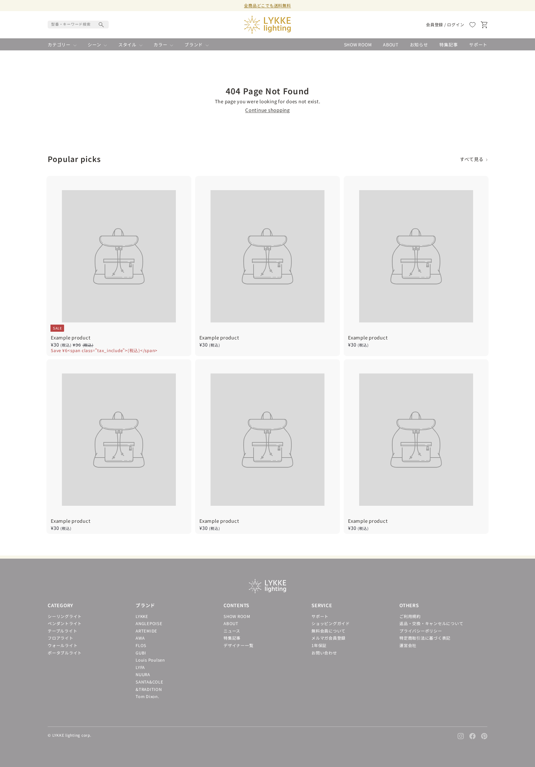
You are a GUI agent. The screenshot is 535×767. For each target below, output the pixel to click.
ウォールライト (62, 645)
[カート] (484, 24)
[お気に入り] (472, 25)
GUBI (141, 653)
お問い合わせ (324, 653)
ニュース (232, 631)
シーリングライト (65, 616)
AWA (140, 638)
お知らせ (419, 44)
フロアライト (60, 638)
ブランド (194, 44)
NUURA (143, 674)
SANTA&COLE (149, 682)
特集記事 (448, 44)
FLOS (141, 645)
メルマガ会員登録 (328, 638)
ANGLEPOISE (149, 623)
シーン (95, 44)
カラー (161, 44)
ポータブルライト (65, 653)
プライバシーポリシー (420, 631)
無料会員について (328, 631)
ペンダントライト (65, 623)
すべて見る (473, 159)
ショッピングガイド (330, 623)
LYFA (140, 667)
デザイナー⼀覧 (238, 645)
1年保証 (319, 645)
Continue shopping (267, 110)
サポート (478, 44)
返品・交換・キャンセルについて (431, 623)
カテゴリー (60, 44)
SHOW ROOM (358, 44)
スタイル (128, 44)
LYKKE (142, 616)
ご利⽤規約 (410, 616)
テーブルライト (62, 631)
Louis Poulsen (150, 660)
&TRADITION (149, 689)
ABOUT (390, 44)
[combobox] (78, 24)
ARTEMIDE (146, 631)
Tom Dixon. (147, 696)
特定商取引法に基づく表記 (424, 638)
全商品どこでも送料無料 (267, 5)
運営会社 (407, 645)
